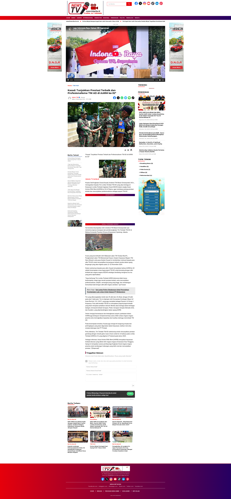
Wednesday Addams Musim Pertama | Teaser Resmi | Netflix (151, 150)
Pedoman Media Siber (112, 491)
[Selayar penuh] (163, 80)
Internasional (88, 18)
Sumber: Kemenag (151, 214)
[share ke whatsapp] (122, 98)
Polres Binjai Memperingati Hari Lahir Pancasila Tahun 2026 (83, 21)
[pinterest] (161, 4)
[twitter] (141, 4)
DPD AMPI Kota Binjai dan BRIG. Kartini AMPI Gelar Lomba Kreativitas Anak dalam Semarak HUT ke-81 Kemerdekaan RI (151, 115)
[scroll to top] (222, 496)
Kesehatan (98, 18)
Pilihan (143, 172)
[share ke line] (130, 98)
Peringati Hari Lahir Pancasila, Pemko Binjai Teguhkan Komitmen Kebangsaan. (129, 21)
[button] (125, 150)
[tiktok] (153, 4)
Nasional (106, 18)
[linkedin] (157, 4)
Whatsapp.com (113, 486)
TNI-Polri (76, 85)
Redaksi (99, 491)
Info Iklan (136, 491)
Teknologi (129, 18)
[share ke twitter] (118, 98)
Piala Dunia (145, 169)
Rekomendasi (146, 175)
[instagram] (145, 4)
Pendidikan (114, 18)
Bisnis (73, 18)
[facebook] (136, 4)
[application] (115, 54)
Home (68, 18)
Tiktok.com (122, 486)
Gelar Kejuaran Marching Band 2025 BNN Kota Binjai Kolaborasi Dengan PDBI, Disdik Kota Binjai (151, 125)
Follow (130, 393)
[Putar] (68, 80)
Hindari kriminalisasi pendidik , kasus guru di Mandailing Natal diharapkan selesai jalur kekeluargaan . (151, 134)
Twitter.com (130, 486)
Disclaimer (126, 491)
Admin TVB (75, 97)
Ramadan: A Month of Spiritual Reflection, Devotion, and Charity (150, 143)
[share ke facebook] (115, 98)
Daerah (79, 18)
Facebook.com (92, 486)
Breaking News (146, 163)
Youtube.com (139, 486)
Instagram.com (103, 486)
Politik (122, 18)
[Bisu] (160, 80)
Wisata (137, 18)
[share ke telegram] (126, 98)
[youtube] (149, 4)
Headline (144, 166)
